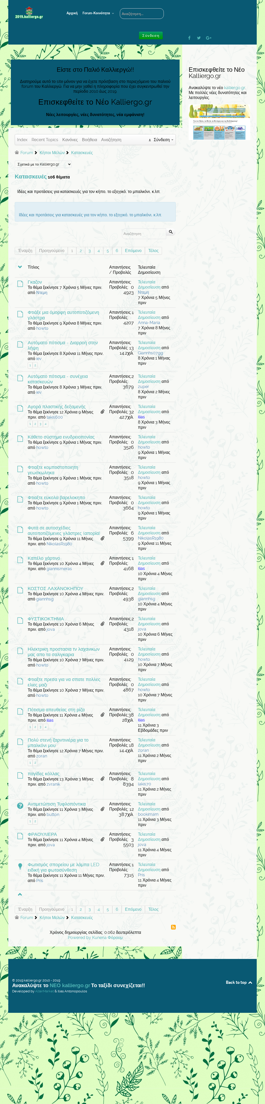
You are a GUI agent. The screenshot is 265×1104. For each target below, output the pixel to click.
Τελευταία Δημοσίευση (149, 284)
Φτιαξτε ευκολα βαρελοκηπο (56, 497)
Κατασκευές (31, 176)
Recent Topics (45, 139)
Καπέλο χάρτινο (44, 558)
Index (22, 139)
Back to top (236, 982)
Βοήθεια (89, 139)
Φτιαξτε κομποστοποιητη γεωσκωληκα (53, 470)
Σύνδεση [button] (150, 35)
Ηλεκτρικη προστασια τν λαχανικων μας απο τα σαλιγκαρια (64, 652)
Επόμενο (133, 250)
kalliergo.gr (234, 87)
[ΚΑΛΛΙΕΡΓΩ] (33, 12)
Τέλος (153, 250)
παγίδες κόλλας (44, 773)
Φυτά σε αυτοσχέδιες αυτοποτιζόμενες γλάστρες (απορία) (64, 530)
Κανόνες (70, 139)
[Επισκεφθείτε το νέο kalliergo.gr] (219, 121)
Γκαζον (35, 282)
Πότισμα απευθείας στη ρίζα (56, 709)
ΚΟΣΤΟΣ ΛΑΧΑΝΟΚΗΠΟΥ (55, 588)
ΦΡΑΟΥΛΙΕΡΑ (42, 834)
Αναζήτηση (111, 139)
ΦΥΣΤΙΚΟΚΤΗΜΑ (46, 618)
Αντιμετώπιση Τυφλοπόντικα (57, 804)
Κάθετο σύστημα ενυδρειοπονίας (61, 437)
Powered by (79, 937)
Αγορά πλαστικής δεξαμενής (57, 406)
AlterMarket (44, 991)
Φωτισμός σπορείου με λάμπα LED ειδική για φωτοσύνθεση (63, 867)
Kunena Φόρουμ (107, 937)
